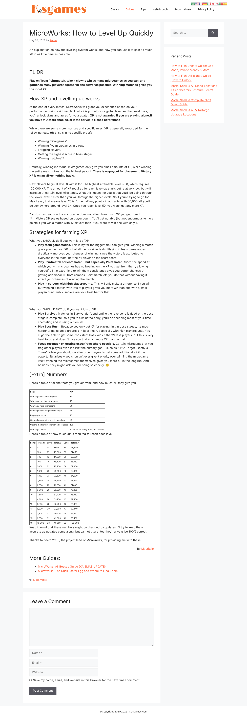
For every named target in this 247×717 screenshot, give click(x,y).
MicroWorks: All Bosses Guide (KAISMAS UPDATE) (72, 566)
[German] (205, 3)
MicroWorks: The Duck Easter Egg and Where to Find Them (78, 571)
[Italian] (209, 3)
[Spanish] (225, 3)
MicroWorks (40, 579)
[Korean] (217, 3)
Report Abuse (182, 9)
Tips (143, 9)
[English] (197, 3)
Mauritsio (147, 548)
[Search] (213, 33)
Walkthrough (160, 9)
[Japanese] (213, 3)
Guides (130, 9)
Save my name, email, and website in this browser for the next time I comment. (86, 680)
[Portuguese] (221, 3)
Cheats (115, 9)
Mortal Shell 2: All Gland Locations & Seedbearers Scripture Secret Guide (194, 90)
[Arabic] (193, 3)
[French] (201, 3)
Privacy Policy (206, 9)
